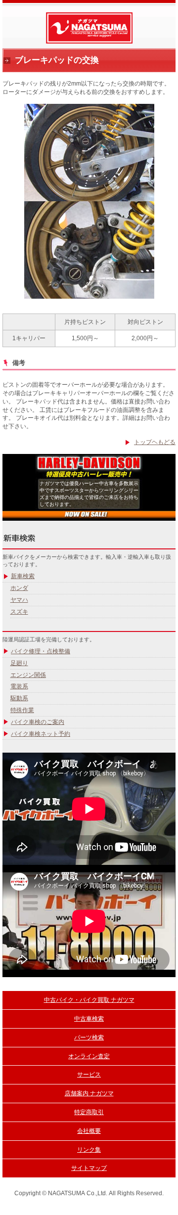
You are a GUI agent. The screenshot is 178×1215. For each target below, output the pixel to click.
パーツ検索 (89, 1037)
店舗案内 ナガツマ (89, 1093)
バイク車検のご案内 (37, 722)
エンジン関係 (28, 675)
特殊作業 (22, 710)
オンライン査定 (89, 1056)
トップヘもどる (155, 442)
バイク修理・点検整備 (40, 651)
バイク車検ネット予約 (40, 733)
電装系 (19, 686)
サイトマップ (89, 1168)
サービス (89, 1074)
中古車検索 (89, 1018)
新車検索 (23, 576)
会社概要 (89, 1130)
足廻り (19, 663)
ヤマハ (19, 599)
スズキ (19, 611)
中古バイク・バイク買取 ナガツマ (89, 999)
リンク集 (89, 1149)
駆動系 (19, 698)
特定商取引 (89, 1112)
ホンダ (19, 588)
